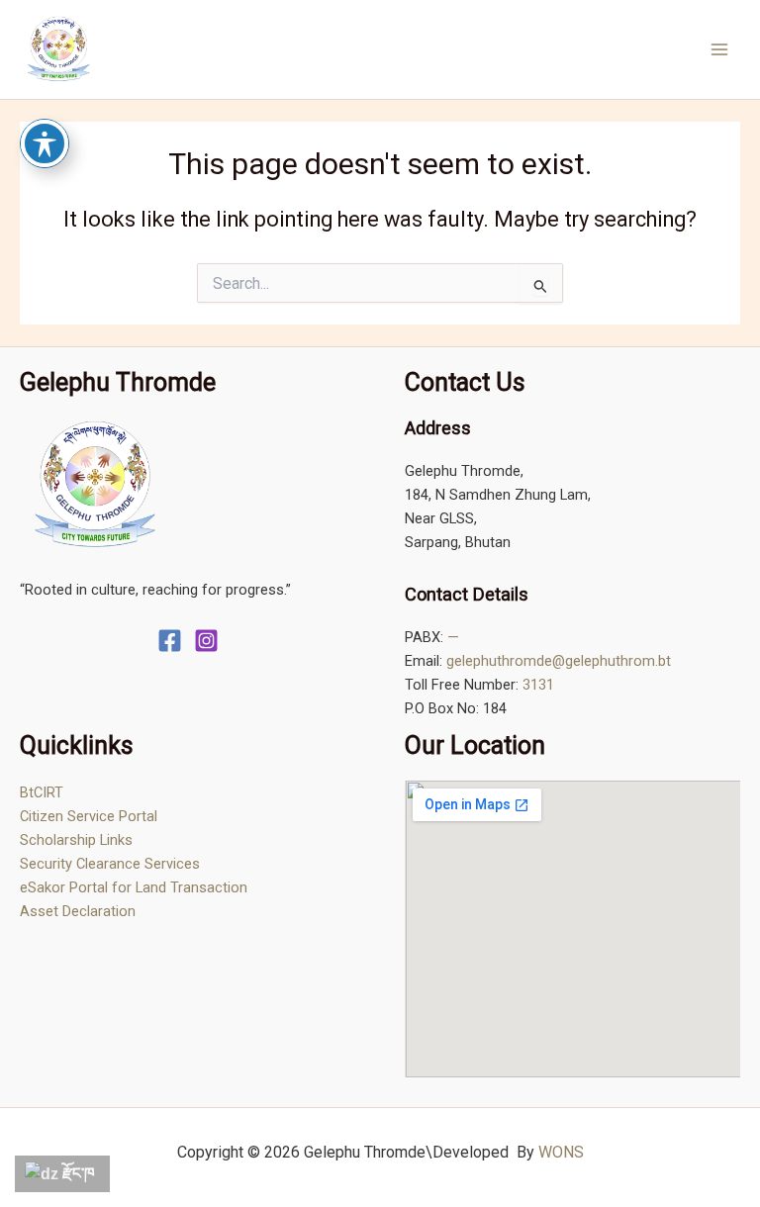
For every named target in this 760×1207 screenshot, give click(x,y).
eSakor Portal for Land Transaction (133, 887)
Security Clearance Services (110, 864)
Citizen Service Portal (88, 816)
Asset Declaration (78, 911)
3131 (538, 685)
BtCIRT (41, 792)
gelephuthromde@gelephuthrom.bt (558, 661)
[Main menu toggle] (719, 49)
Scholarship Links (76, 840)
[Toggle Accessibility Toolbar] (44, 143)
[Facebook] (169, 640)
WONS (561, 1152)
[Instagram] (206, 640)
